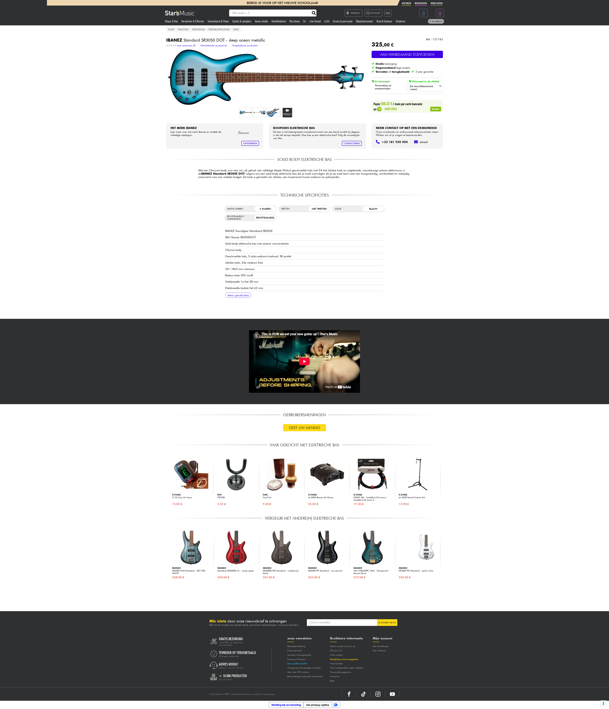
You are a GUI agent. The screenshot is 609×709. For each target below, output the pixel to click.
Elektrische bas (198, 29)
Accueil (171, 29)
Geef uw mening (304, 427)
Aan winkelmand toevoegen (407, 54)
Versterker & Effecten (193, 21)
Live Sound (315, 21)
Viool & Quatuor (384, 21)
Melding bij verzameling (286, 704)
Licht (327, 21)
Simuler (436, 109)
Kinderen (400, 21)
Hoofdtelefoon (279, 21)
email (424, 142)
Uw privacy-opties (317, 704)
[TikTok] (363, 694)
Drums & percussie (343, 21)
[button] (245, 112)
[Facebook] (349, 694)
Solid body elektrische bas (219, 29)
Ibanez (236, 29)
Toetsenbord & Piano (218, 21)
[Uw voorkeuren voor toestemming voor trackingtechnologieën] (603, 703)
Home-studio (262, 21)
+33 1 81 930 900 (235, 668)
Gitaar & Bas (172, 21)
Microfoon (294, 21)
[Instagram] (378, 694)
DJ (305, 21)
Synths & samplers (242, 21)
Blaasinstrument (364, 21)
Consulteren (352, 143)
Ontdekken (250, 143)
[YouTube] (392, 694)
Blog (332, 680)
